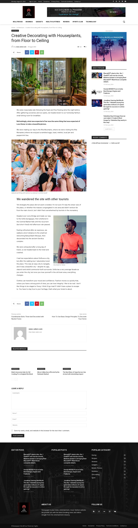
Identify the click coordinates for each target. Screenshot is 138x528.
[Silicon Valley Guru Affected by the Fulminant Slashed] (49, 361)
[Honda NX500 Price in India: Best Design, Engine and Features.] (97, 91)
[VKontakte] (115, 511)
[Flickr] (104, 511)
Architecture (20, 27)
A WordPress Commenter (100, 143)
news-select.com (21, 47)
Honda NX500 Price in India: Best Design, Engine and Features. (113, 91)
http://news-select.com (35, 332)
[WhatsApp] (42, 52)
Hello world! (115, 143)
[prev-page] (12, 379)
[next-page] (16, 379)
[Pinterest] (37, 52)
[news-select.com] (12, 47)
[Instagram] (116, 1)
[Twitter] (119, 1)
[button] (124, 21)
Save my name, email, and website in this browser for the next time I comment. (42, 430)
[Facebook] (113, 1)
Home (13, 27)
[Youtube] (125, 1)
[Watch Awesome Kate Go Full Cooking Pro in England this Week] (23, 361)
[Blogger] (94, 511)
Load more (108, 129)
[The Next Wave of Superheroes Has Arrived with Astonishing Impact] (74, 361)
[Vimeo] (122, 1)
